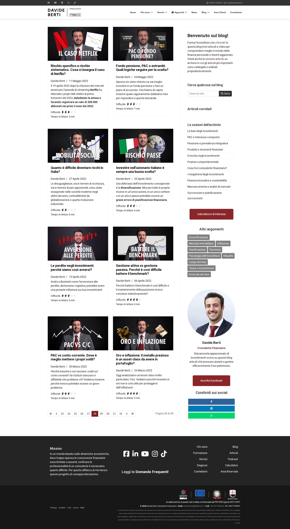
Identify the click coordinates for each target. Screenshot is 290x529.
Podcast (233, 459)
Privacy (53, 508)
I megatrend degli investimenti (205, 174)
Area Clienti (220, 12)
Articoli (234, 453)
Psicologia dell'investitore (204, 255)
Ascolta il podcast (211, 380)
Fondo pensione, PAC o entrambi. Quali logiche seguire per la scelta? (142, 68)
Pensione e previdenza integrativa (207, 143)
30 (107, 413)
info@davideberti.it (234, 3)
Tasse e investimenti (201, 268)
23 (62, 413)
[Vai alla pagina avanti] (126, 414)
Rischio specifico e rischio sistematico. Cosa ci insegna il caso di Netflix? (78, 70)
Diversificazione (198, 237)
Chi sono (145, 12)
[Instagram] (68, 3)
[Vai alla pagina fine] (132, 414)
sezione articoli (214, 58)
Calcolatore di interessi (211, 214)
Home (133, 12)
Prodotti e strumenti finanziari (205, 149)
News (194, 12)
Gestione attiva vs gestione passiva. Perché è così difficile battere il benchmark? (139, 270)
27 (88, 413)
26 (82, 413)
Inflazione (223, 243)
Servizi (160, 12)
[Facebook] (49, 3)
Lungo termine (197, 262)
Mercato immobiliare (201, 243)
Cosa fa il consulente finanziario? (207, 168)
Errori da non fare (199, 274)
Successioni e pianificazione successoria (204, 195)
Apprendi (179, 12)
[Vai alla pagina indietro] (56, 414)
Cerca (226, 93)
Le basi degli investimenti (202, 131)
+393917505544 (215, 3)
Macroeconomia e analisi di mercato (209, 186)
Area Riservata (229, 471)
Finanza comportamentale (203, 161)
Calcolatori (231, 465)
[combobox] (203, 94)
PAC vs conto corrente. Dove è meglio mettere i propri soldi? (74, 357)
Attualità (228, 255)
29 (101, 413)
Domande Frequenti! (152, 472)
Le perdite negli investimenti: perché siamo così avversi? (72, 267)
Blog (204, 12)
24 (69, 413)
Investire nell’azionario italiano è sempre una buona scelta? (140, 170)
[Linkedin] (62, 3)
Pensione (215, 249)
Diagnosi (202, 465)
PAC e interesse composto (203, 137)
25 (75, 413)
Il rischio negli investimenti (203, 155)
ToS (69, 508)
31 (114, 413)
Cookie (62, 508)
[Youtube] (55, 3)
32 (120, 413)
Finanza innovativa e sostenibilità (207, 180)
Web (82, 508)
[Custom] (75, 3)
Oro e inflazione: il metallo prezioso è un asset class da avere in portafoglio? (142, 359)
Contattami (236, 12)
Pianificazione (197, 249)
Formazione (200, 453)
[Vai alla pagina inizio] (51, 414)
